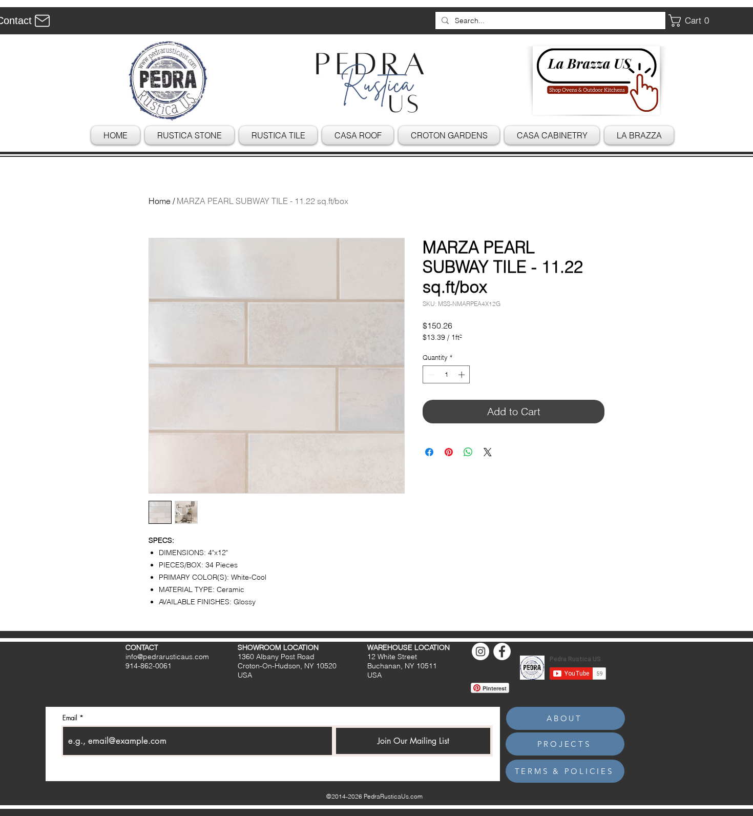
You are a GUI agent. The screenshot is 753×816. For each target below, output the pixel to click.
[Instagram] (480, 651)
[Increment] (462, 374)
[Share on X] (488, 452)
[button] (692, 20)
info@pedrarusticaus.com (167, 656)
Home (160, 201)
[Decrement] (430, 374)
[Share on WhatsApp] (468, 452)
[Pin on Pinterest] (449, 452)
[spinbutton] (446, 374)
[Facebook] (502, 651)
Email (69, 718)
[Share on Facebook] (429, 452)
